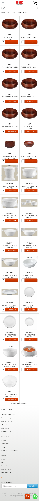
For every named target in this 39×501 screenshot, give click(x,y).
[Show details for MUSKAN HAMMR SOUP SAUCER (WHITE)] (29, 351)
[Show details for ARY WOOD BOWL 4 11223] (10, 54)
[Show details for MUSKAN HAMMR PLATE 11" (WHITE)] (29, 292)
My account (5, 436)
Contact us (5, 428)
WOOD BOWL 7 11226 (29, 97)
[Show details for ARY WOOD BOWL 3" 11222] (29, 24)
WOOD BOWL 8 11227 (10, 126)
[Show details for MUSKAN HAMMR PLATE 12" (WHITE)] (10, 322)
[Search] (3, 8)
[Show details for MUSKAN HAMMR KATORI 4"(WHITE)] (29, 262)
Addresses (5, 443)
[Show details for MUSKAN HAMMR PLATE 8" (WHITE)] (29, 322)
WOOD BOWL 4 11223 (10, 67)
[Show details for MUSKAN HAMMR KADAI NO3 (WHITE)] (10, 262)
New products (6, 469)
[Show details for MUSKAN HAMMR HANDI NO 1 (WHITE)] (29, 173)
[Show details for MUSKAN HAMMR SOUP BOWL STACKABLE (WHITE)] (10, 351)
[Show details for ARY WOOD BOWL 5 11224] (29, 54)
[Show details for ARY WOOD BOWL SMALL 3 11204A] (29, 143)
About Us (4, 425)
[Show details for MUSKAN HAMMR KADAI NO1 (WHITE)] (10, 232)
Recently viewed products (10, 466)
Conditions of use (7, 421)
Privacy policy (6, 418)
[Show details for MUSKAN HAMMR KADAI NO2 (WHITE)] (29, 232)
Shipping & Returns (8, 414)
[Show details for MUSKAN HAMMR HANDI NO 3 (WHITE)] (29, 202)
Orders (3, 440)
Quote (3, 447)
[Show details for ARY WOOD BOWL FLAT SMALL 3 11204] (10, 143)
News (3, 459)
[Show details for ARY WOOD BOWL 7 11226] (29, 83)
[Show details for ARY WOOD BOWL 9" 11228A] (29, 113)
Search (3, 455)
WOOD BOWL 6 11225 (10, 97)
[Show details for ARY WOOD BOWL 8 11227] (10, 113)
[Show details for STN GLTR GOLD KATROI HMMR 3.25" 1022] (10, 381)
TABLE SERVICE (11, 12)
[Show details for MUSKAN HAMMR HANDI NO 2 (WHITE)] (10, 202)
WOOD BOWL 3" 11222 (29, 37)
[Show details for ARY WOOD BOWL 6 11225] (10, 83)
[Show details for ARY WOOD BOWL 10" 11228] (10, 24)
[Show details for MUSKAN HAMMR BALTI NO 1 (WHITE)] (10, 173)
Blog (2, 462)
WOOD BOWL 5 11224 (29, 67)
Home (3, 12)
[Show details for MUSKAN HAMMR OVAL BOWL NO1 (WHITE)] (10, 292)
